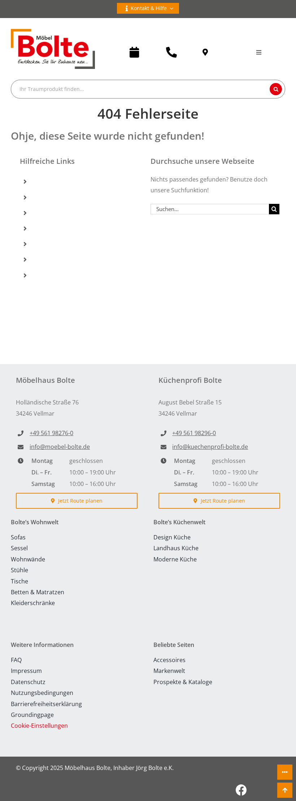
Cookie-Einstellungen (39, 726)
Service (46, 259)
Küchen (46, 197)
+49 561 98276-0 (51, 433)
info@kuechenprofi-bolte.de (210, 447)
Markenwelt (53, 228)
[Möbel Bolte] (53, 32)
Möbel (45, 181)
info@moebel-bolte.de (60, 447)
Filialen (46, 213)
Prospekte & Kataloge (67, 244)
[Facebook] (241, 790)
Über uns (49, 275)
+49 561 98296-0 (194, 433)
